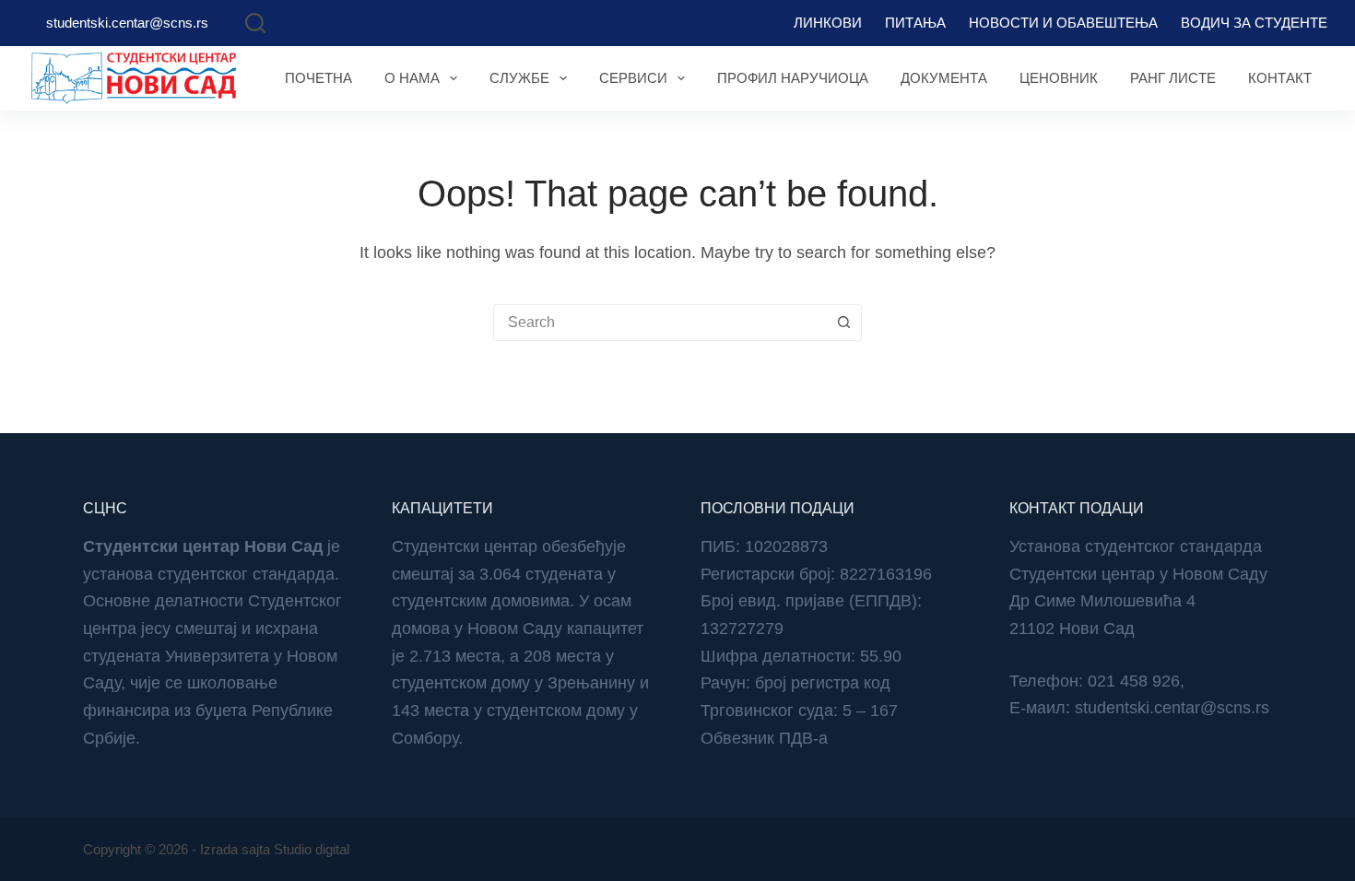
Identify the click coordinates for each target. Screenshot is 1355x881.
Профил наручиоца (792, 78)
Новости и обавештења (1063, 22)
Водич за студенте (1254, 22)
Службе (519, 78)
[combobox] (660, 322)
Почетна (318, 78)
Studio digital (311, 849)
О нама (412, 78)
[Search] (255, 23)
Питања (915, 22)
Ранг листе (1173, 78)
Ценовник (1058, 78)
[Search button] (843, 322)
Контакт (1280, 78)
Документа (944, 78)
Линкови (828, 22)
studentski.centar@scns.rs (127, 22)
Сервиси (633, 78)
